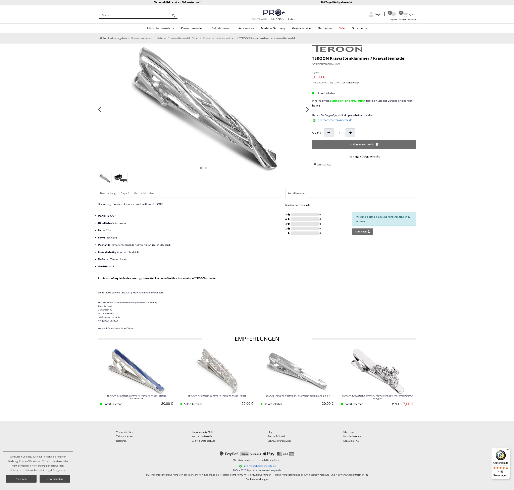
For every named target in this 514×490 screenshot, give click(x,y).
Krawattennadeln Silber (184, 38)
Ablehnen (21, 479)
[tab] (108, 193)
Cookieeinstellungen (257, 479)
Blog (270, 432)
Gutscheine (359, 28)
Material (161, 38)
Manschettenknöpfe (160, 28)
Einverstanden (55, 479)
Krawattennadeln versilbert (219, 38)
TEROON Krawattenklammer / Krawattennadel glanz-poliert (297, 395)
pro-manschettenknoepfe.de (335, 120)
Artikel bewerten (297, 193)
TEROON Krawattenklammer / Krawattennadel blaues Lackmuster (136, 397)
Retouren (121, 440)
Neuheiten (325, 28)
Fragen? (124, 193)
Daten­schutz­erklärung (37, 470)
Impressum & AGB (202, 432)
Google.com (59, 470)
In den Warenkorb (361, 144)
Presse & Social (276, 436)
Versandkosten (351, 82)
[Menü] (507, 450)
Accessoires (246, 28)
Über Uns (348, 432)
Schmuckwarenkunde (280, 440)
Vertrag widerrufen (202, 436)
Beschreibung (108, 193)
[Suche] (173, 15)
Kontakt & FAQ (351, 440)
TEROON (125, 292)
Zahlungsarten (124, 436)
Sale (342, 28)
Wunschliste (323, 164)
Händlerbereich (352, 436)
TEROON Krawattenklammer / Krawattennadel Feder (217, 395)
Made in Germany (273, 28)
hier (132, 328)
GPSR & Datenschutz (203, 440)
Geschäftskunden (144, 193)
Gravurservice (301, 28)
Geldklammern (221, 28)
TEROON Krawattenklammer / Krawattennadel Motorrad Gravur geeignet (377, 397)
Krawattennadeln (192, 28)
